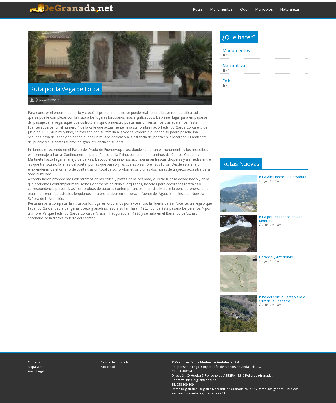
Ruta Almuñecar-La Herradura (282, 176)
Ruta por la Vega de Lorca (64, 89)
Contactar (35, 362)
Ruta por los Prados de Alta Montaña (281, 219)
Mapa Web (36, 367)
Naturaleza (289, 9)
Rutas (198, 9)
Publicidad (107, 367)
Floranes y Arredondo (276, 257)
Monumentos (221, 9)
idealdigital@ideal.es (201, 380)
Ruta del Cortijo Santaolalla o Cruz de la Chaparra (282, 299)
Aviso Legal (36, 371)
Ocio (244, 9)
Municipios (264, 9)
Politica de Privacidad (115, 362)
